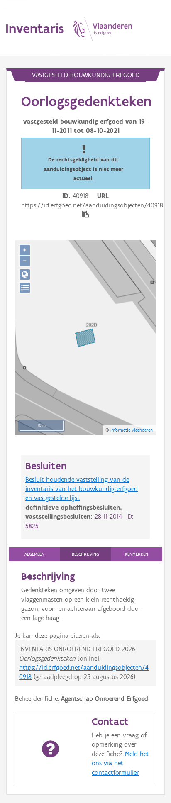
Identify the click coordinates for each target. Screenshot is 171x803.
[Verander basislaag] (25, 288)
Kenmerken (136, 554)
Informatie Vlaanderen (131, 430)
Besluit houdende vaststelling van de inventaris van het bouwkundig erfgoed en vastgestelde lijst (81, 489)
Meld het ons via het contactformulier (120, 763)
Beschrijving (85, 554)
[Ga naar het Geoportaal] (25, 274)
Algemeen (34, 554)
